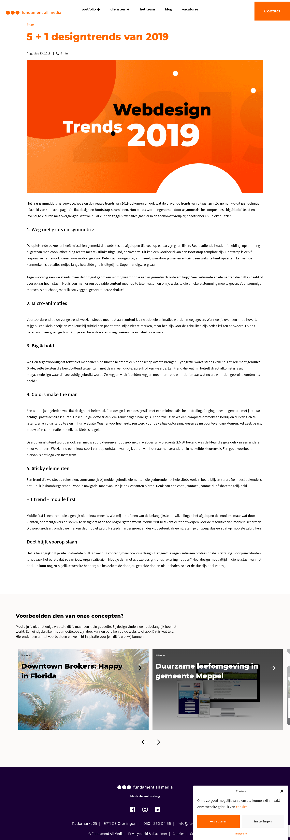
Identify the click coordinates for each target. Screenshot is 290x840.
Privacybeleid (241, 833)
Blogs (30, 24)
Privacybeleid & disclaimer (147, 833)
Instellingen (263, 821)
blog (168, 9)
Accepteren (218, 821)
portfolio (89, 9)
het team (147, 9)
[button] (282, 791)
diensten (117, 9)
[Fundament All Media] (145, 791)
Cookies (178, 833)
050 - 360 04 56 (157, 823)
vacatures (190, 9)
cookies (241, 806)
